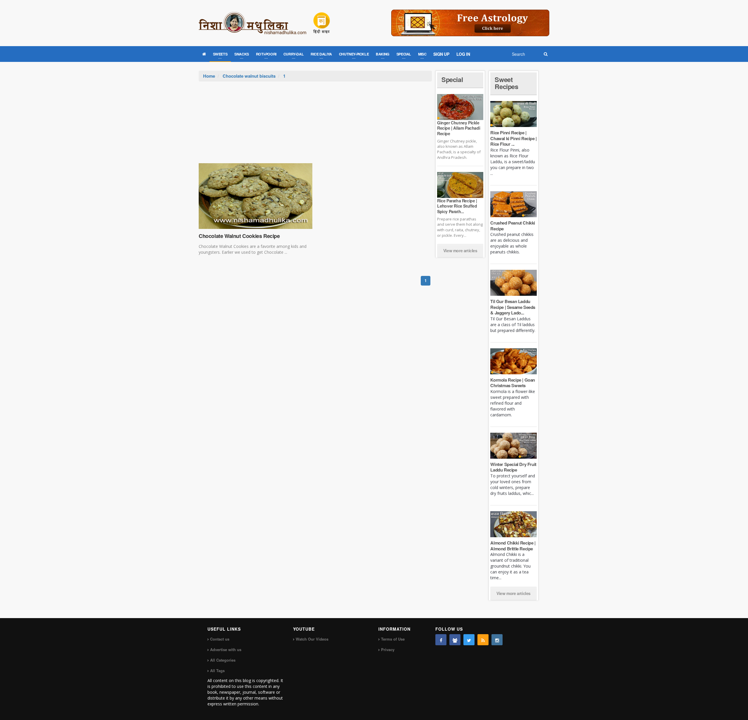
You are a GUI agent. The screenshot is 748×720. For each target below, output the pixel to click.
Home (209, 76)
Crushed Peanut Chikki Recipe (512, 226)
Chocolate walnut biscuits (249, 76)
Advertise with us (225, 649)
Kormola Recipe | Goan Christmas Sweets (512, 383)
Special (452, 79)
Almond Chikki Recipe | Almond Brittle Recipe (512, 546)
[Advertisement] (315, 125)
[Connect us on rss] (483, 639)
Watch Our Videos (312, 639)
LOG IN (463, 54)
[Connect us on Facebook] (440, 639)
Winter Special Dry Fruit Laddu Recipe (513, 467)
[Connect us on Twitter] (469, 639)
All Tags (217, 670)
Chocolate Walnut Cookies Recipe (239, 236)
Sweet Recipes (506, 83)
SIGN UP (441, 54)
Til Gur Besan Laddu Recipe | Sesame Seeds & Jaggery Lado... (512, 307)
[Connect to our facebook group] (454, 639)
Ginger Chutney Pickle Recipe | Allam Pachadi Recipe (458, 128)
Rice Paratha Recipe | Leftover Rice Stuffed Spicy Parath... (457, 206)
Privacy (387, 649)
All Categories (223, 660)
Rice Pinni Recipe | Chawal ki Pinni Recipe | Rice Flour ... (513, 138)
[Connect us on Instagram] (497, 639)
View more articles (460, 250)
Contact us (219, 639)
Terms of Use (393, 639)
